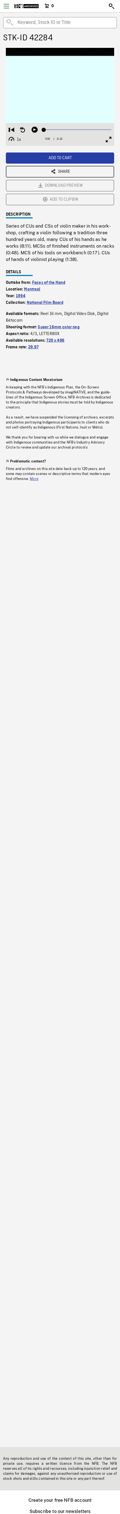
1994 (21, 296)
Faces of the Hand (48, 282)
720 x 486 (55, 340)
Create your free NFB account (60, 1500)
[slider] (78, 129)
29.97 (33, 347)
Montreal (32, 289)
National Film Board (45, 303)
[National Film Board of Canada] (26, 6)
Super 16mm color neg (58, 327)
